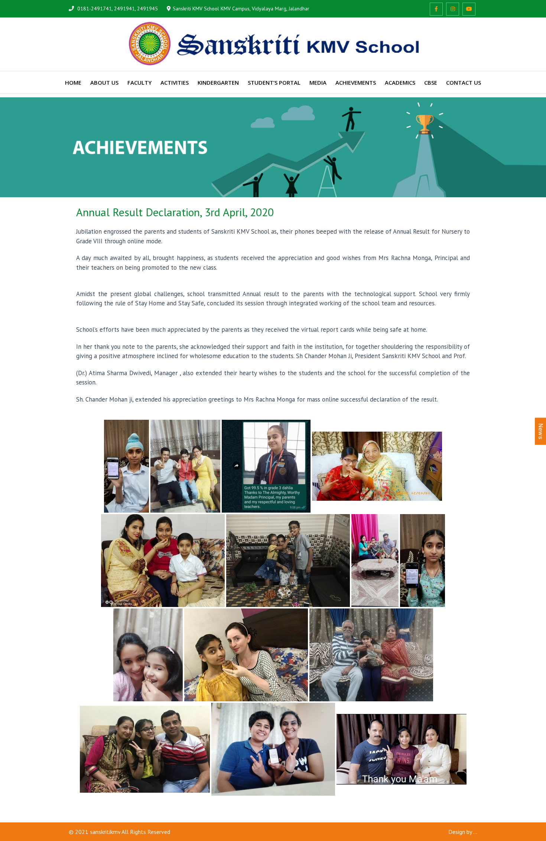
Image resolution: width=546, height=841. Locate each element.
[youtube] (468, 9)
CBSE (430, 82)
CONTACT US (463, 82)
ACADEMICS (400, 82)
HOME (73, 82)
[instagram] (452, 9)
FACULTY (139, 82)
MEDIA (317, 82)
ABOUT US (104, 82)
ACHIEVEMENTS (355, 82)
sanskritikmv (105, 831)
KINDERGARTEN (218, 82)
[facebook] (436, 9)
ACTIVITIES (174, 82)
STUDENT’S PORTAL (274, 82)
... (475, 831)
